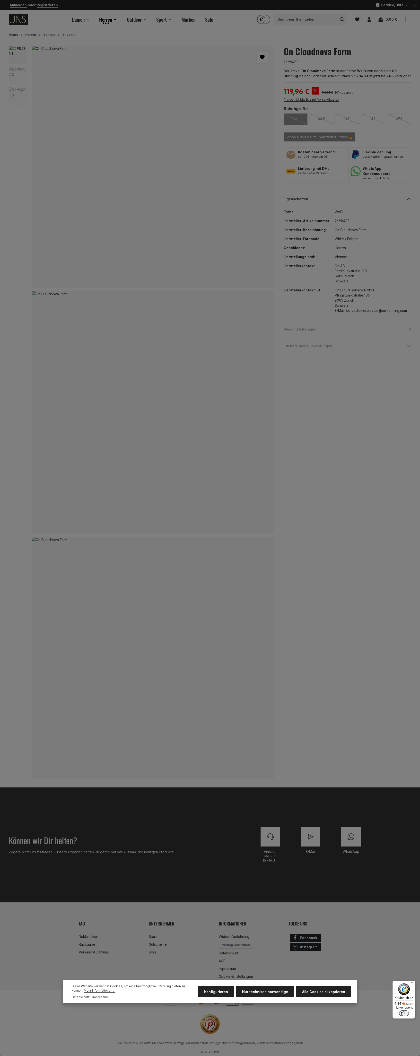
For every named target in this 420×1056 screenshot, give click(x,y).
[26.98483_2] (153, 412)
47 (378, 119)
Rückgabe (87, 944)
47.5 (403, 119)
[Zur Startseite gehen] (18, 19)
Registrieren (47, 5)
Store (153, 936)
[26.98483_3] (153, 658)
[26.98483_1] (153, 167)
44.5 (325, 119)
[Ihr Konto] (369, 19)
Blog (152, 952)
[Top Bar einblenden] (405, 19)
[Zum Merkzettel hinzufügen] (262, 57)
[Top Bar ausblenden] (415, 5)
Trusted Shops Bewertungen (308, 346)
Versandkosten (196, 1043)
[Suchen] (342, 19)
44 (300, 119)
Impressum (227, 969)
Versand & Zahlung (94, 952)
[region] (141, 414)
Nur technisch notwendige (265, 992)
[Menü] (412, 983)
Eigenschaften (296, 199)
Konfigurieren (216, 992)
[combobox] (305, 19)
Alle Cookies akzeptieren (323, 992)
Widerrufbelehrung (234, 936)
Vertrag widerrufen (236, 945)
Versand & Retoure (299, 329)
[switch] (404, 1013)
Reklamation (88, 936)
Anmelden (18, 5)
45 (352, 119)
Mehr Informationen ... (99, 990)
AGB (222, 961)
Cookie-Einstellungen (236, 976)
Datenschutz (229, 953)
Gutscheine (158, 944)
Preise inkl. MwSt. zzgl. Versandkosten (311, 99)
